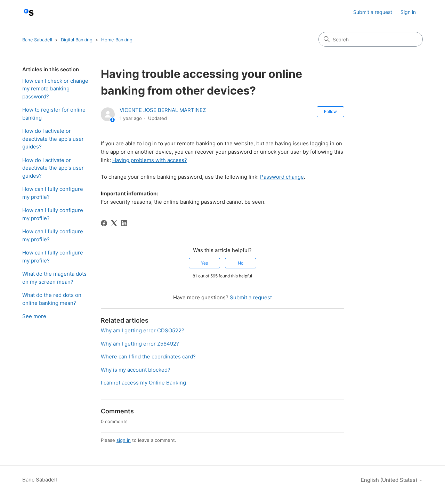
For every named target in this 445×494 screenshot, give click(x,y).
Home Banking (116, 39)
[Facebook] (104, 223)
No (240, 263)
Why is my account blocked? (135, 369)
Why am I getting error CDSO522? (142, 330)
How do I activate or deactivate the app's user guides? (53, 139)
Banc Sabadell (37, 39)
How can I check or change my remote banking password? (55, 89)
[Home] (28, 12)
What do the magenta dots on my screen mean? (54, 277)
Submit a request (372, 12)
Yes (204, 263)
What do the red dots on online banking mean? (51, 299)
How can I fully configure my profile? (52, 193)
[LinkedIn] (124, 223)
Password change (282, 176)
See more (34, 316)
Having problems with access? (149, 160)
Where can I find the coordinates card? (148, 356)
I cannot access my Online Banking (143, 382)
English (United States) (390, 480)
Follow (330, 111)
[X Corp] (114, 223)
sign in (123, 440)
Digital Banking (76, 39)
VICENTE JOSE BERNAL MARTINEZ (163, 110)
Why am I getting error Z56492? (140, 343)
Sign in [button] (408, 12)
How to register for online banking (54, 113)
